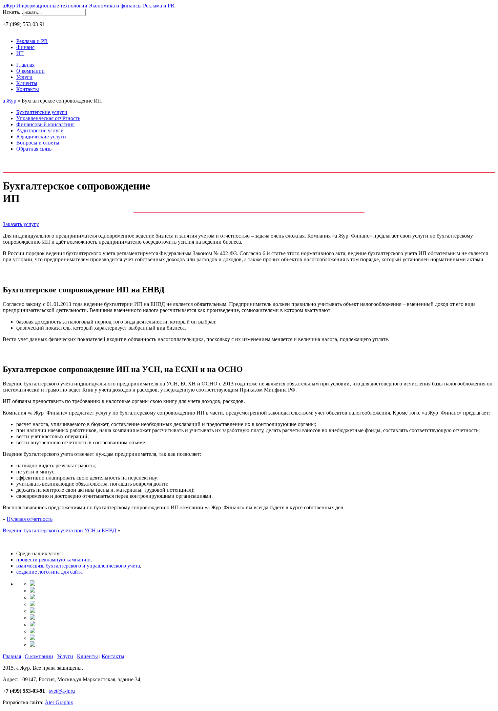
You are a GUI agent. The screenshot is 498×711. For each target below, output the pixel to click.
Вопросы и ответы (37, 143)
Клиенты (26, 83)
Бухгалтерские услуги (41, 112)
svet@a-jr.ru (62, 691)
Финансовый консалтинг (45, 124)
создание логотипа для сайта (49, 572)
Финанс (25, 47)
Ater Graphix (59, 702)
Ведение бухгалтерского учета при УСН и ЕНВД (59, 530)
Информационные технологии (51, 5)
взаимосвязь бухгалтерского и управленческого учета (78, 566)
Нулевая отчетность (30, 519)
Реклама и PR (158, 5)
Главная (25, 65)
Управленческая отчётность (48, 118)
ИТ (20, 53)
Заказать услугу (21, 224)
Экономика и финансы (115, 5)
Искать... (13, 12)
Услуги (24, 77)
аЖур (9, 5)
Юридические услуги (41, 136)
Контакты (27, 89)
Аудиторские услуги (40, 130)
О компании (30, 71)
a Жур (9, 101)
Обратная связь (33, 149)
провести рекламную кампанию (53, 559)
